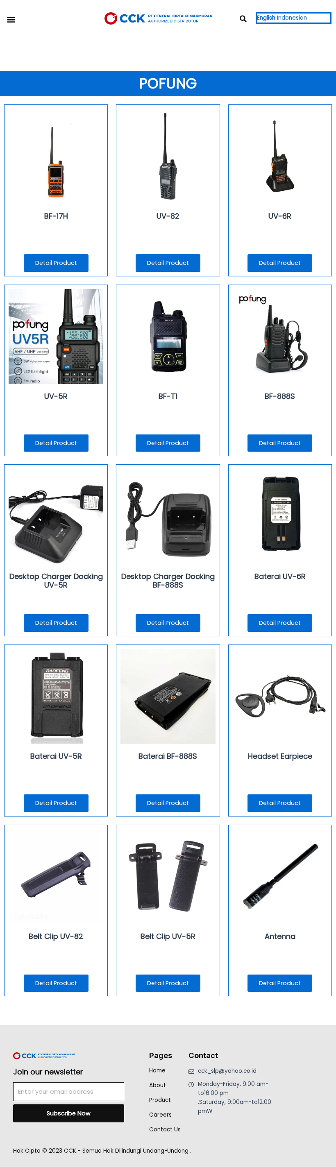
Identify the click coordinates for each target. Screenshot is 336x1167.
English (266, 18)
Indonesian (292, 18)
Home (157, 1070)
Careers (160, 1115)
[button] (11, 19)
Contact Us (165, 1129)
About (157, 1085)
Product (160, 1100)
